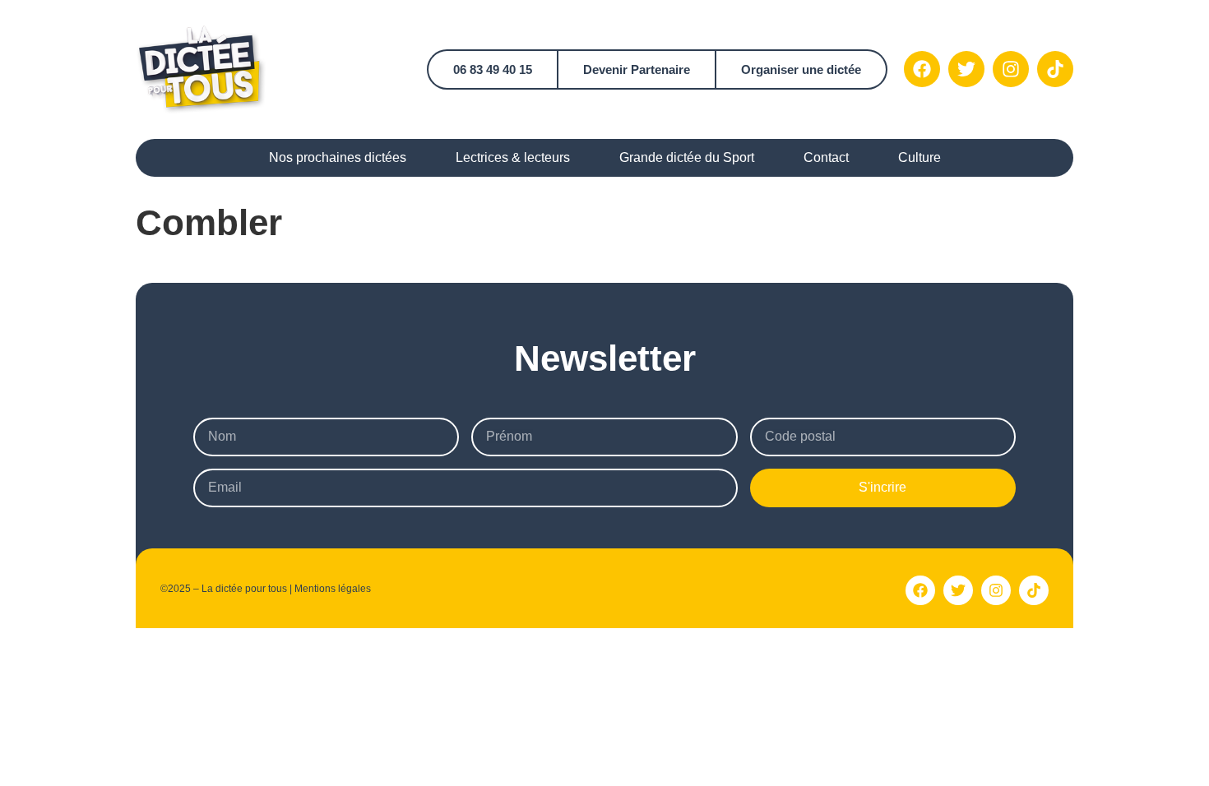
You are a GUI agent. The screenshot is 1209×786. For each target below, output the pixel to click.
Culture (919, 157)
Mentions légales (332, 588)
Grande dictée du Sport (686, 157)
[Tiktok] (1055, 69)
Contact (826, 157)
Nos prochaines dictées (337, 157)
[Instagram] (1011, 69)
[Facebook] (922, 69)
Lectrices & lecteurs (513, 157)
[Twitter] (966, 69)
